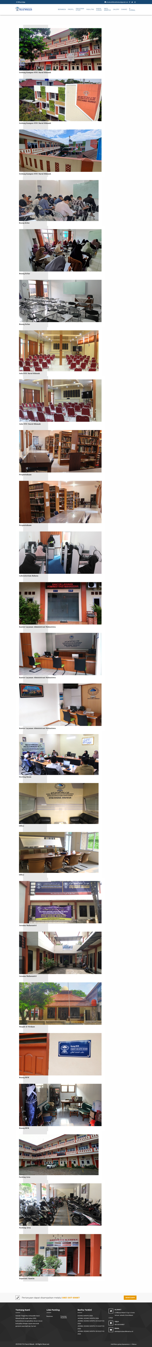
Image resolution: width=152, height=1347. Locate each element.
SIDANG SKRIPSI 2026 (85, 1316)
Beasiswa (50, 1316)
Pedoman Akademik (63, 1317)
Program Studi (80, 9)
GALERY (116, 9)
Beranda (62, 9)
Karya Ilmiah (99, 9)
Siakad (124, 9)
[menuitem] (62, 9)
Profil (71, 9)
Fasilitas (90, 9)
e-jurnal (132, 9)
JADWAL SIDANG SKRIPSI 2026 (88, 1318)
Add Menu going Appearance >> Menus (123, 1344)
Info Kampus (107, 9)
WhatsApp (130, 1298)
